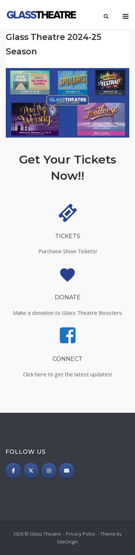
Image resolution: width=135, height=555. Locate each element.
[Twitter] (31, 471)
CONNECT (67, 358)
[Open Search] (106, 17)
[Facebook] (13, 471)
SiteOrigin (67, 541)
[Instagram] (49, 471)
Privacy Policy (80, 534)
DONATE (68, 297)
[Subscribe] (67, 471)
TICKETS (67, 236)
